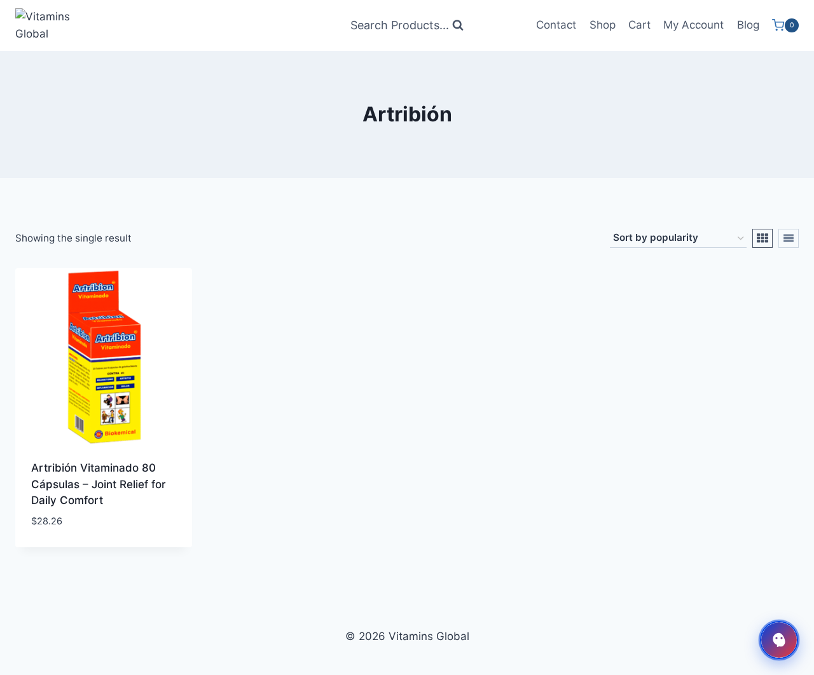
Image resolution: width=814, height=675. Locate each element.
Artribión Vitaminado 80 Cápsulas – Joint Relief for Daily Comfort (98, 484)
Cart (639, 24)
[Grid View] (762, 238)
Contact (556, 24)
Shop (603, 24)
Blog (748, 24)
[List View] (788, 238)
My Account (693, 24)
